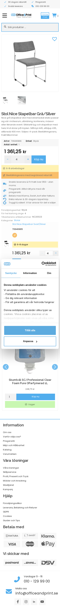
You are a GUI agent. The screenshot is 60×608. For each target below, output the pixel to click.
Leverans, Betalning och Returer (20, 507)
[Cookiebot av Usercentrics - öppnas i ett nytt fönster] (42, 264)
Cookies (7, 516)
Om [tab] (49, 273)
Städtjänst (8, 485)
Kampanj (8, 489)
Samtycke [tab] (11, 273)
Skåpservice (9, 472)
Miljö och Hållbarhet (13, 445)
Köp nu (38, 159)
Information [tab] (30, 273)
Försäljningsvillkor (12, 503)
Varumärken (9, 454)
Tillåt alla (30, 330)
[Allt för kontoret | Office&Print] (21, 15)
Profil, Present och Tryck (15, 476)
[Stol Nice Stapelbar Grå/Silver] (30, 63)
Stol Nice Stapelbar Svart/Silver (29, 224)
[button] (54, 38)
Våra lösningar (11, 467)
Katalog (7, 449)
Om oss (7, 432)
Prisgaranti (9, 441)
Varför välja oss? (12, 436)
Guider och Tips (11, 520)
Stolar (17, 220)
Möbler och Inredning (14, 480)
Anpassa (28, 341)
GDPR (6, 511)
